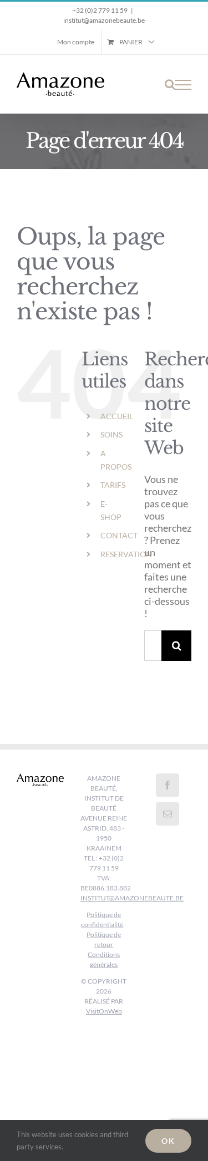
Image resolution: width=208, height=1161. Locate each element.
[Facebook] (167, 785)
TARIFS (112, 485)
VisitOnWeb (104, 1011)
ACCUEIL (116, 416)
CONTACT (119, 535)
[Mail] (167, 814)
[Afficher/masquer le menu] (183, 85)
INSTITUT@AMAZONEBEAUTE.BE (132, 898)
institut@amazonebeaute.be (104, 20)
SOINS (111, 434)
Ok (168, 1140)
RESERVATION (126, 554)
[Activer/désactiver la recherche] (170, 84)
